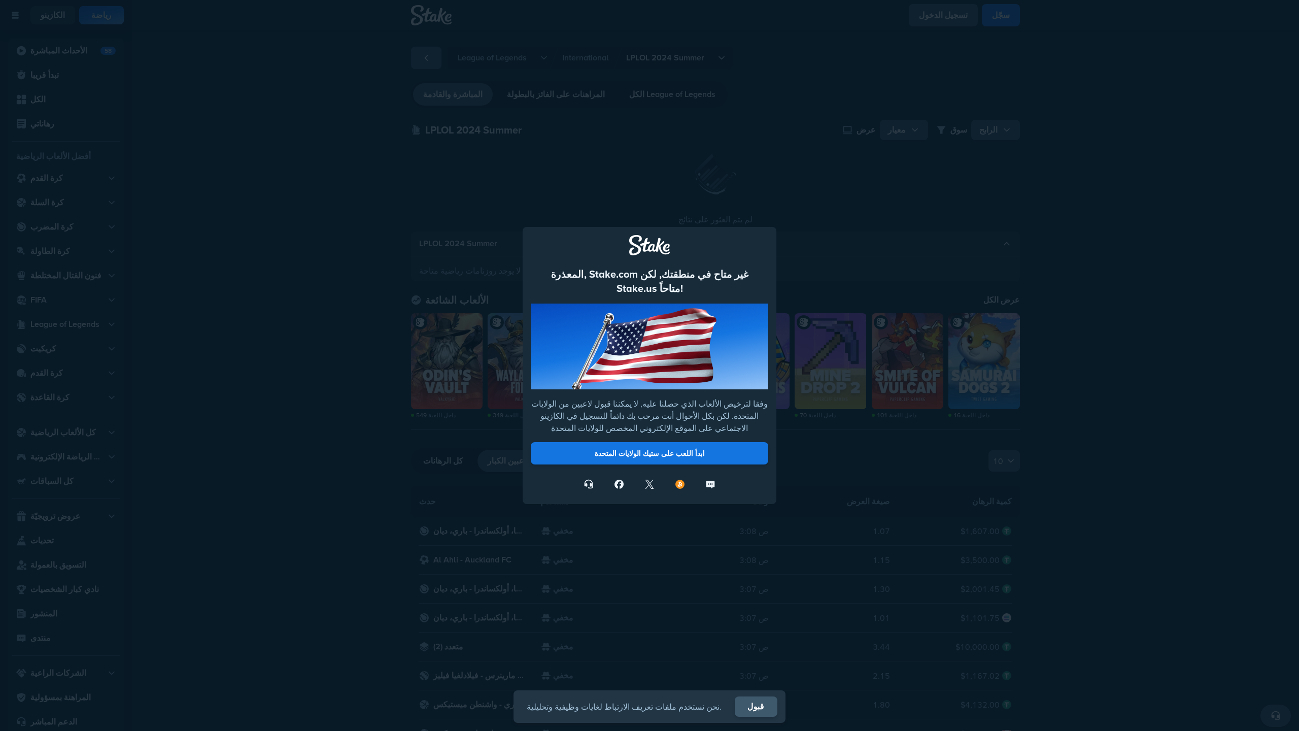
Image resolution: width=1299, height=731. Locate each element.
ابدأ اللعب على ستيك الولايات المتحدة (650, 453)
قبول (755, 706)
